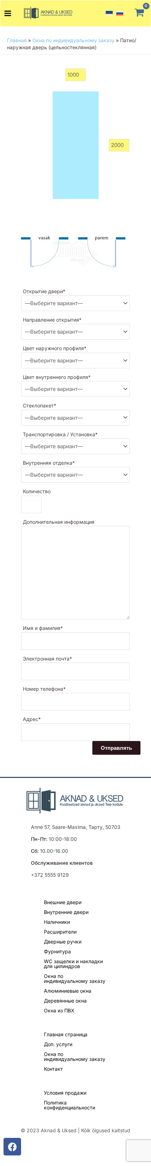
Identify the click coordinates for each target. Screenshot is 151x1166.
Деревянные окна (65, 1001)
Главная (17, 40)
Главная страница (65, 1034)
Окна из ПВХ (59, 1010)
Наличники (57, 922)
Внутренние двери (66, 912)
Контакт (53, 1069)
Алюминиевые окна (67, 991)
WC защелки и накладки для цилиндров (73, 963)
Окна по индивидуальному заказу (73, 40)
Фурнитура (57, 951)
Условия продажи (65, 1093)
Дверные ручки (62, 942)
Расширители (60, 932)
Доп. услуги (58, 1044)
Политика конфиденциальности (69, 1105)
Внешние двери (62, 902)
